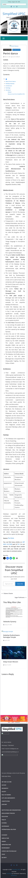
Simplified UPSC (14, 14)
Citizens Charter (8, 593)
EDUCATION (5, 816)
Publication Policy (6, 776)
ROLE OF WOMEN (6, 795)
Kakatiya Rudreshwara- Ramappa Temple (11, 636)
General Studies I (7, 49)
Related (9, 92)
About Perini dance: (11, 81)
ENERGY (4, 841)
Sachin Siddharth (16, 56)
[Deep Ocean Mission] (14, 647)
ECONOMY (4, 835)
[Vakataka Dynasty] (14, 607)
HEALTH (4, 819)
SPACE (3, 854)
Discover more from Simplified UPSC (16, 94)
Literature (8, 90)
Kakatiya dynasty (10, 83)
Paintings (8, 88)
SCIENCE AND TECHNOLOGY (9, 851)
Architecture (9, 85)
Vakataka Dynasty (9, 621)
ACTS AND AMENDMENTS (8, 798)
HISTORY (4, 785)
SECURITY (4, 857)
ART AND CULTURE (16, 49)
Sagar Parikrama (19, 597)
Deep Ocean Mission (10, 662)
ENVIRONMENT (6, 848)
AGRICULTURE (5, 838)
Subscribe (20, 584)
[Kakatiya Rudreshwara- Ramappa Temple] (7, 631)
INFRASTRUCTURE (6, 844)
